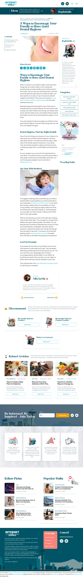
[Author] (47, 279)
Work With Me (49, 537)
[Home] (11, 3)
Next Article (51, 297)
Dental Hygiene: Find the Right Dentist (12, 41)
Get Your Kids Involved (10, 46)
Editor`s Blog (49, 546)
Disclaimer (48, 540)
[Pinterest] (67, 3)
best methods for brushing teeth (47, 263)
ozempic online (77, 574)
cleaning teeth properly (39, 233)
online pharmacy (17, 574)
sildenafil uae (55, 574)
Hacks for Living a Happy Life (69, 103)
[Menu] (76, 3)
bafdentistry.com (26, 162)
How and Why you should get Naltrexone (21, 572)
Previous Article (29, 297)
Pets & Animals (69, 111)
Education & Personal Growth (69, 97)
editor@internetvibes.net (66, 536)
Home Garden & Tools (69, 107)
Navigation (48, 543)
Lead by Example (11, 50)
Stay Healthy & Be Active (69, 115)
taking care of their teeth (40, 203)
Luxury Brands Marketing (69, 153)
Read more (27, 324)
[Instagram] (62, 3)
